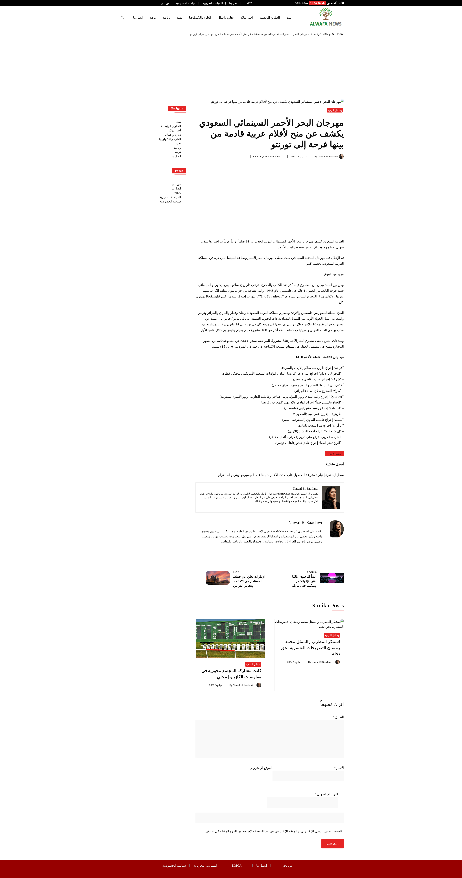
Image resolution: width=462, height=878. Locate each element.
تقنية (179, 17)
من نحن (165, 3)
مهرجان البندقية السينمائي (308, 257)
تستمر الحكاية (334, 453)
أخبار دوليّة (246, 17)
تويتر (237, 475)
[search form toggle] (122, 17)
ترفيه (152, 17)
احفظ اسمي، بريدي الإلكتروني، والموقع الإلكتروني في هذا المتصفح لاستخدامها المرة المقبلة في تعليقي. (273, 831)
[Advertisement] (231, 67)
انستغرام (224, 475)
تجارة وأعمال (226, 17)
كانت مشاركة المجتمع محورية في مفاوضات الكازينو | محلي (231, 674)
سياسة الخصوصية (186, 3)
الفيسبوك (248, 475)
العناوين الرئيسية (270, 17)
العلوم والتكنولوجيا (200, 17)
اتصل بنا (233, 3)
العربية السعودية (333, 241)
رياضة (166, 17)
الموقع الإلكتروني (261, 768)
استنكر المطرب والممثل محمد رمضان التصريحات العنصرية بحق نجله (310, 647)
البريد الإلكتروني (326, 794)
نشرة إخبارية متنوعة (319, 475)
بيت (289, 17)
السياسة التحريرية (212, 3)
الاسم (339, 768)
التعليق (338, 717)
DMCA (248, 3)
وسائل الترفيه (335, 110)
